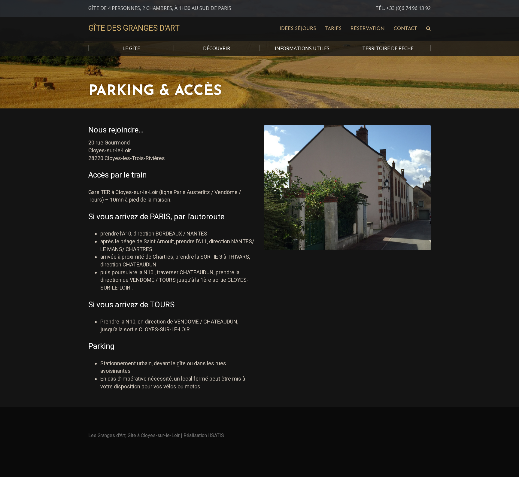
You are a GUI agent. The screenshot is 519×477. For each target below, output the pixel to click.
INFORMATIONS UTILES (302, 48)
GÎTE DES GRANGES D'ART (134, 27)
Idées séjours (298, 28)
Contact (405, 28)
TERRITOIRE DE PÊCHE (388, 48)
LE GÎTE (131, 48)
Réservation (368, 28)
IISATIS (216, 435)
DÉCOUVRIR (216, 48)
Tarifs (333, 28)
